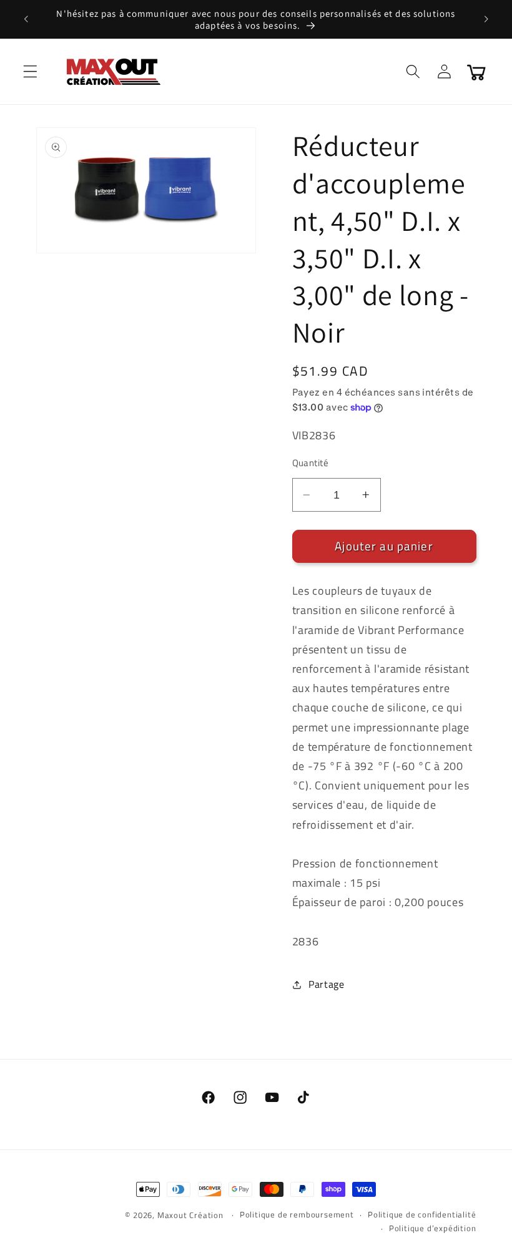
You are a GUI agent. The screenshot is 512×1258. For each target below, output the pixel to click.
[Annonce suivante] (486, 19)
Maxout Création (190, 1215)
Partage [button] (326, 984)
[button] (30, 71)
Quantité (310, 462)
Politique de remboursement (297, 1215)
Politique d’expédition (432, 1228)
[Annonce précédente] (26, 19)
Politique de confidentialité (422, 1215)
